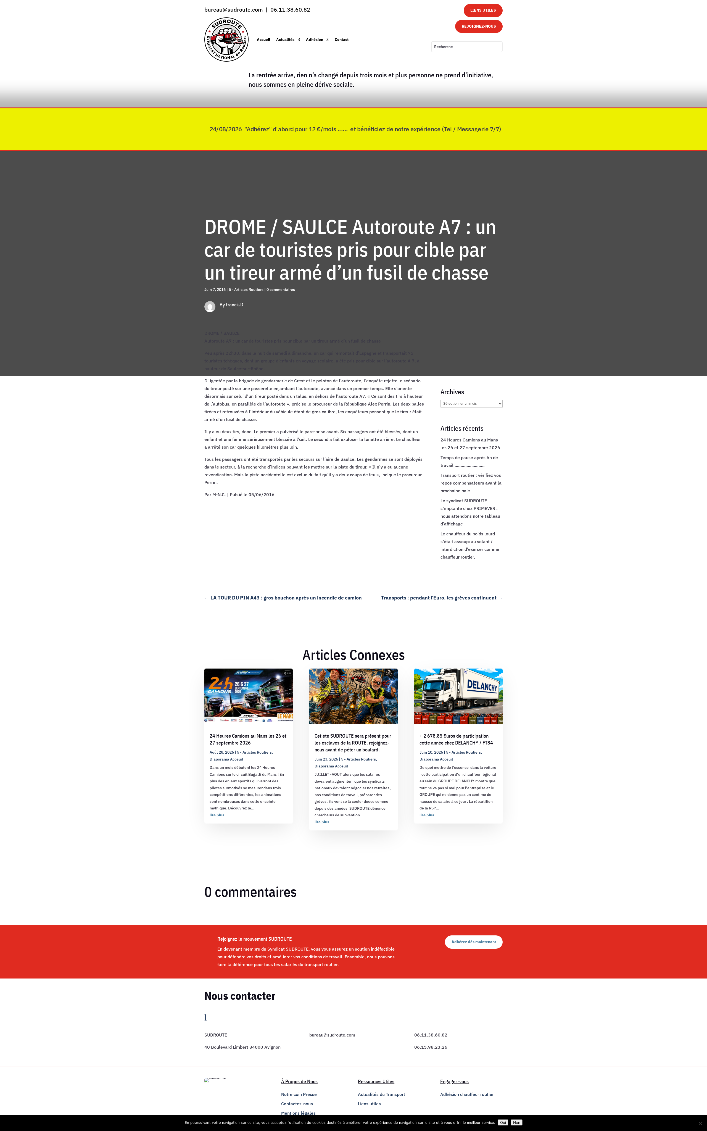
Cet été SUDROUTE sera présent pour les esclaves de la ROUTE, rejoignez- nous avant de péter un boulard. (353, 743)
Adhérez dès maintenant (474, 941)
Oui (503, 1122)
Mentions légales (298, 1113)
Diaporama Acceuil (226, 759)
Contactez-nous (297, 1103)
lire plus (217, 814)
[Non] (700, 1123)
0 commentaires (281, 289)
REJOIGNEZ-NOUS (479, 26)
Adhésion (314, 39)
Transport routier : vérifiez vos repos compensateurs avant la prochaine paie (471, 482)
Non (516, 1122)
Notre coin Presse (299, 1094)
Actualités (285, 39)
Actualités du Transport (381, 1094)
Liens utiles (369, 1103)
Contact (342, 39)
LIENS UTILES (483, 10)
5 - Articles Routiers (246, 289)
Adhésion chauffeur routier (467, 1094)
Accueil (263, 39)
